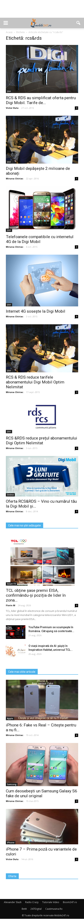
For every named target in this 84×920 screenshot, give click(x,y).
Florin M (10, 605)
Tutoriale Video (50, 902)
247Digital (36, 908)
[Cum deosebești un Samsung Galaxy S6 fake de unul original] (42, 764)
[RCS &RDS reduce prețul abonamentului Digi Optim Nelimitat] (42, 416)
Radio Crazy (31, 902)
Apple (10, 718)
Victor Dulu (12, 107)
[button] (78, 23)
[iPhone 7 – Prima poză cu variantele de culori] (42, 827)
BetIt (24, 908)
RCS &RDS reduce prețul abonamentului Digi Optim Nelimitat (41, 440)
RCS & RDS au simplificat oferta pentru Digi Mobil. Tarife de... (41, 100)
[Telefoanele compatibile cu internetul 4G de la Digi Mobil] (42, 209)
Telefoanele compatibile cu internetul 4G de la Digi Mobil (39, 239)
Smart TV (11, 583)
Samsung (11, 784)
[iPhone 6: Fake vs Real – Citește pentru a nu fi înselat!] (42, 700)
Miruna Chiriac (14, 178)
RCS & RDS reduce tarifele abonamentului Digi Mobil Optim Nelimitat (35, 382)
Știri (9, 91)
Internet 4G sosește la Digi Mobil (35, 311)
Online (10, 494)
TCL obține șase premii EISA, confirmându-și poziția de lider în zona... (36, 595)
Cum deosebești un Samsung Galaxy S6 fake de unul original (41, 793)
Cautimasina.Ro (54, 908)
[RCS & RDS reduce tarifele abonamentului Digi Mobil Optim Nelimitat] (42, 348)
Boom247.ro (70, 902)
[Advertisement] (42, 11)
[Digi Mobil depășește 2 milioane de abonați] (42, 140)
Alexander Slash (12, 902)
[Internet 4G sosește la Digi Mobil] (42, 280)
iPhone (10, 842)
